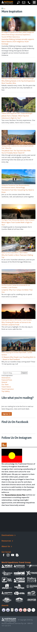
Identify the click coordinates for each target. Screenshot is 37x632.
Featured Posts (7, 380)
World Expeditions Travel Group (16, 562)
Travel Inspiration (8, 389)
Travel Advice (6, 387)
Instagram (8, 555)
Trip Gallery (6, 391)
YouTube (13, 555)
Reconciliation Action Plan (15, 495)
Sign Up (5, 414)
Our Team (5, 384)
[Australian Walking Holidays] (6, 2)
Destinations (6, 378)
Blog (17, 555)
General (4, 382)
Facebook (4, 555)
